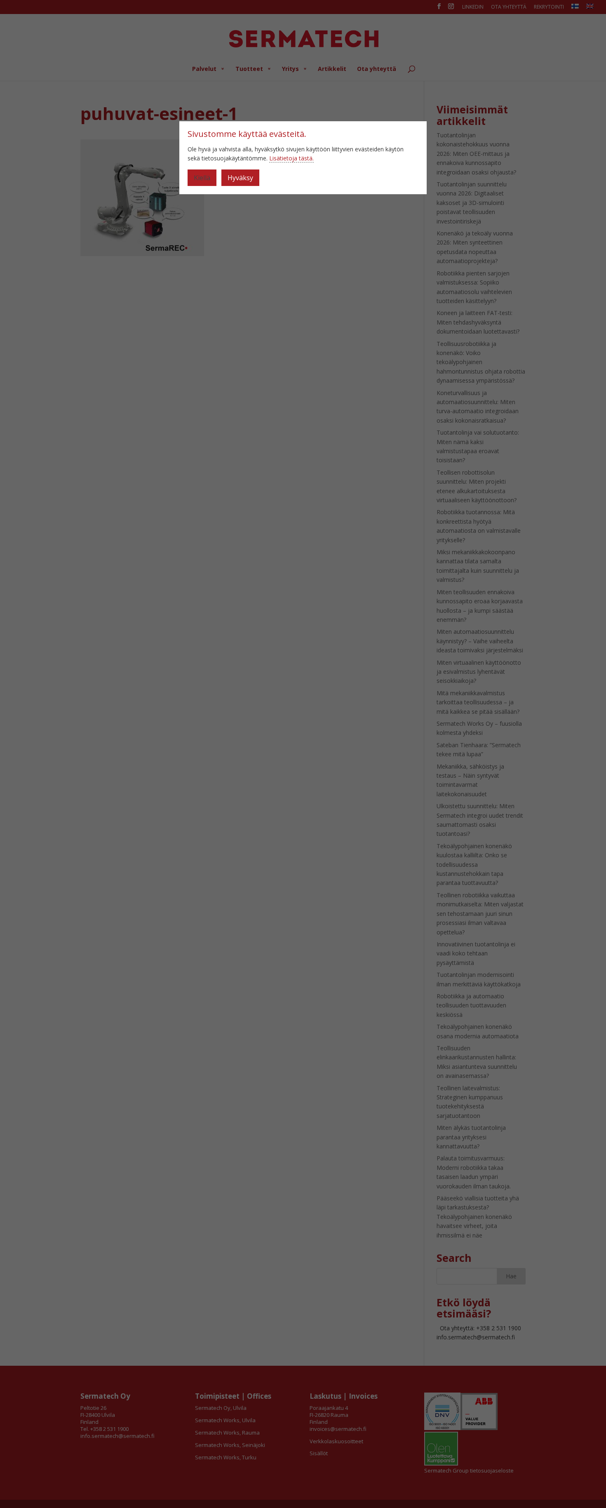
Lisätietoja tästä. (291, 158)
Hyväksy (240, 177)
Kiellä (202, 177)
